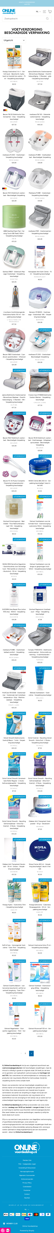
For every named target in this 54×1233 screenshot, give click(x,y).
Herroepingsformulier (27, 1171)
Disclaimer (27, 1190)
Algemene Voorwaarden (27, 1175)
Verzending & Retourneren (27, 1168)
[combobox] (27, 19)
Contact (27, 1194)
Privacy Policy (27, 1183)
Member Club (27, 1160)
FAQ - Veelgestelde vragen (27, 1164)
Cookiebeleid (27, 1186)
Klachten (27, 1198)
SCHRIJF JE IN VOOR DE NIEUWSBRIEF (26, 1205)
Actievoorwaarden (27, 1179)
